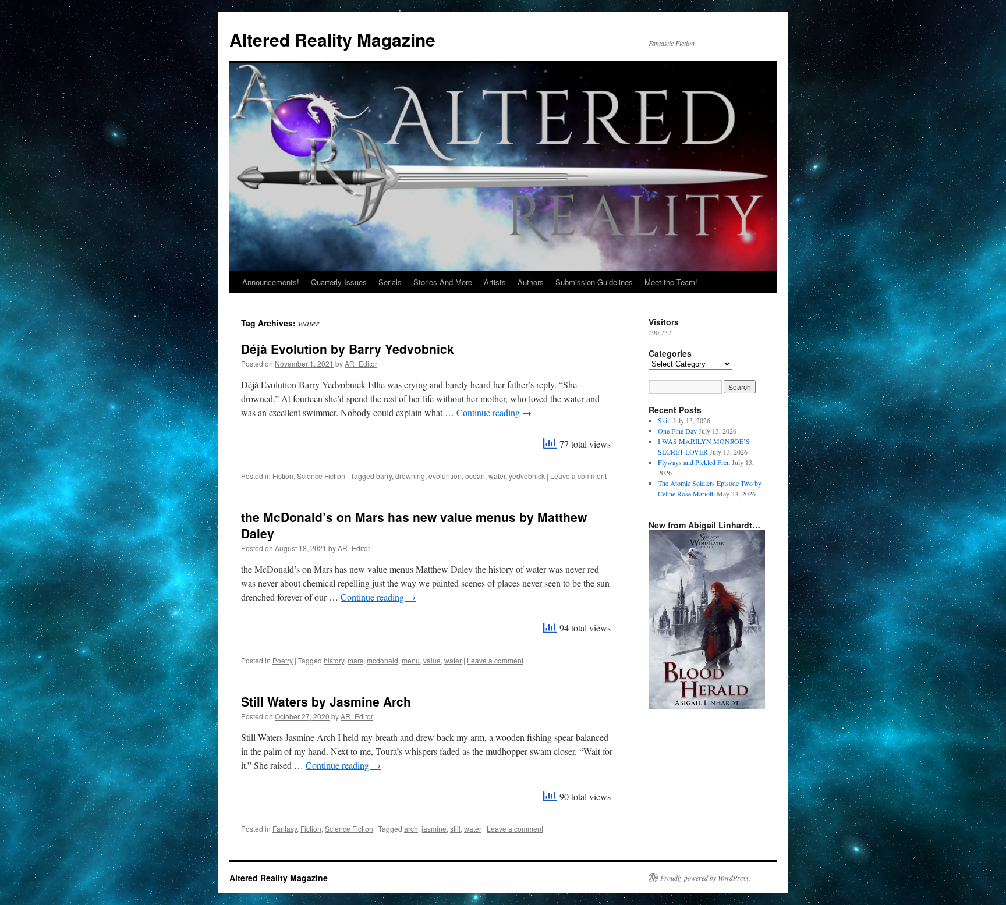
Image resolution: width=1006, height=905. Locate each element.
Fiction (282, 476)
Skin (664, 420)
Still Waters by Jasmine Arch (326, 701)
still (455, 828)
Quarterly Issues (339, 282)
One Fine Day (677, 430)
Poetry (282, 660)
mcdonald (382, 660)
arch (411, 828)
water (496, 476)
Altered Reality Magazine (332, 39)
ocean (475, 476)
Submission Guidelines (594, 282)
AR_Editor (361, 363)
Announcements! (270, 282)
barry (384, 476)
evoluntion (445, 476)
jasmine (434, 828)
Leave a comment (578, 476)
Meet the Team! (670, 282)
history (334, 660)
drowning (410, 476)
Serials (390, 282)
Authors (531, 282)
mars (355, 660)
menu (411, 660)
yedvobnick (527, 476)
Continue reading (494, 412)
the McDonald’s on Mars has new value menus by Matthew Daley (414, 524)
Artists (495, 282)
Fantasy (284, 828)
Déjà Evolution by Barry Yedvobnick (347, 348)
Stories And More (442, 282)
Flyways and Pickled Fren (694, 462)
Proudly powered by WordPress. (705, 877)
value (432, 660)
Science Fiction (321, 476)
